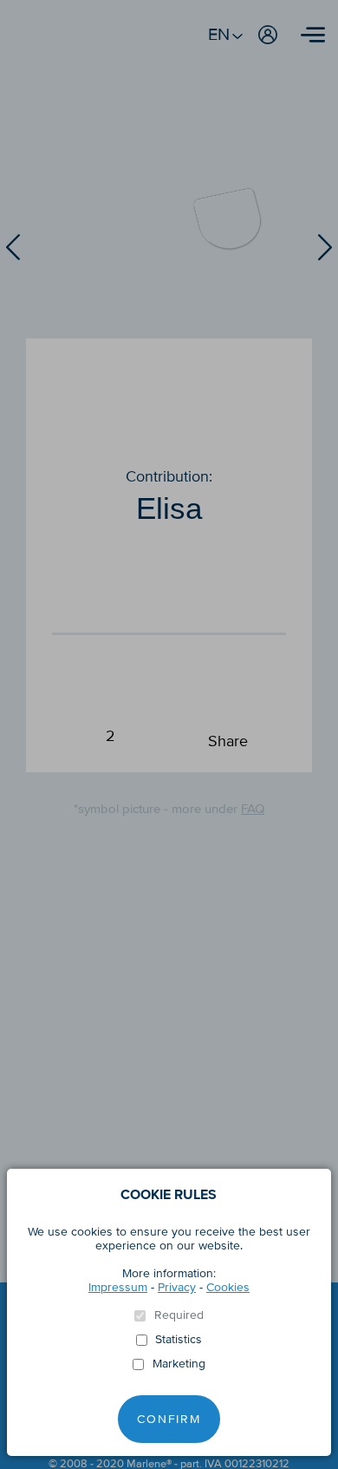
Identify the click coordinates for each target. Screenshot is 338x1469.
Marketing (179, 1364)
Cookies (228, 1287)
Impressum (117, 1287)
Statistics (178, 1340)
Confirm (169, 1419)
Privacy (177, 1287)
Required (179, 1315)
